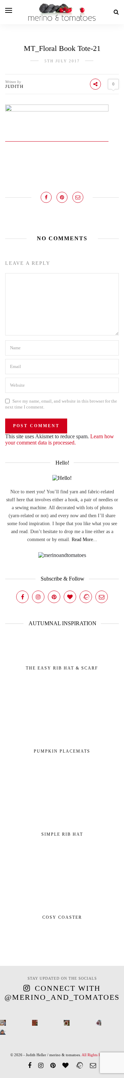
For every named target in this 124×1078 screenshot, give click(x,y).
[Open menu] (8, 10)
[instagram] (40, 1065)
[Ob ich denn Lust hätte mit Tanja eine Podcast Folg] (3, 1023)
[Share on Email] (77, 197)
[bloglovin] (65, 1065)
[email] (93, 1065)
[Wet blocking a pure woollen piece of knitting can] (35, 1023)
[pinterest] (52, 1065)
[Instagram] (38, 597)
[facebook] (29, 1065)
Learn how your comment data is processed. (59, 439)
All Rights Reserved (97, 1055)
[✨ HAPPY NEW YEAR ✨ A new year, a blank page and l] (3, 1032)
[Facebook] (22, 597)
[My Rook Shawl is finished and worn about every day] (67, 1023)
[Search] (116, 12)
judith (14, 86)
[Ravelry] (86, 597)
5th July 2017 (62, 61)
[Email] (101, 597)
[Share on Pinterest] (62, 197)
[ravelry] (79, 1065)
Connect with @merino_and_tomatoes (62, 992)
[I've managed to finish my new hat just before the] (99, 1023)
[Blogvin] (70, 597)
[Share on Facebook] (46, 197)
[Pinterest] (54, 597)
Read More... (84, 539)
